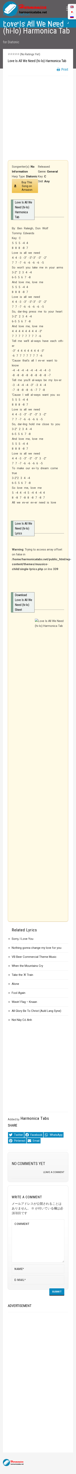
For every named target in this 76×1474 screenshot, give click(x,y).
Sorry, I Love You (22, 939)
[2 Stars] (11, 54)
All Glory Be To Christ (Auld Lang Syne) (36, 1011)
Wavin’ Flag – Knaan (24, 1002)
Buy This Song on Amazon (27, 186)
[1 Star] (9, 54)
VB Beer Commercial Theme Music (34, 957)
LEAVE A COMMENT (53, 1172)
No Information (16, 14)
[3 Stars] (13, 54)
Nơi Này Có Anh (22, 1020)
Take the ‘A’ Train (22, 975)
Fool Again (18, 993)
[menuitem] (72, 16)
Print (64, 69)
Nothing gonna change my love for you (36, 948)
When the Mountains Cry (27, 966)
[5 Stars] (18, 54)
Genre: (42, 171)
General (52, 171)
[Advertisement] (38, 118)
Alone (15, 984)
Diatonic (13, 42)
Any (47, 181)
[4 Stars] (16, 54)
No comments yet (28, 1163)
